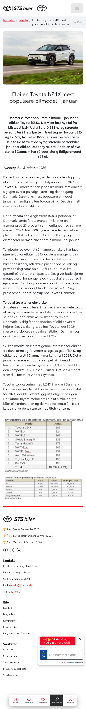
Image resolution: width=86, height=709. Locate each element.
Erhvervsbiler (10, 627)
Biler (6, 602)
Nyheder (9, 20)
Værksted (10, 644)
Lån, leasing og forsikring (17, 633)
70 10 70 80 (14, 591)
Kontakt (9, 560)
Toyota (23, 20)
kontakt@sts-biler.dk (20, 585)
